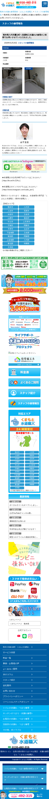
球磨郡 (26, 243)
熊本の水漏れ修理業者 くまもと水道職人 (16, 12)
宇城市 (10, 225)
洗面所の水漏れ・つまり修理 (16, 724)
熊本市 (10, 207)
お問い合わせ (9, 691)
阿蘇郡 (26, 236)
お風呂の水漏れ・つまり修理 (16, 719)
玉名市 (26, 214)
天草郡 (10, 247)
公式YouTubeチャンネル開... (21, 513)
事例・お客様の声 (11, 663)
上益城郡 (10, 240)
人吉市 (10, 211)
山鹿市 (10, 218)
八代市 (26, 207)
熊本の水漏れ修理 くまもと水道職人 (16, 647)
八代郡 (26, 240)
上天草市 (26, 222)
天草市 (10, 229)
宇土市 (10, 222)
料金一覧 (7, 658)
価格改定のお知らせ (18, 521)
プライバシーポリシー (13, 696)
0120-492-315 (20, 747)
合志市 (26, 229)
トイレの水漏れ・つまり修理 (16, 708)
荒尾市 (26, 211)
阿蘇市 (26, 225)
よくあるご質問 (10, 669)
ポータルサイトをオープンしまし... (24, 505)
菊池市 (26, 218)
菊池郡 (10, 236)
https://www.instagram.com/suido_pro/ (18, 190)
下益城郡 (10, 233)
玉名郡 (26, 233)
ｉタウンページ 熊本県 (19, 624)
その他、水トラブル (12, 730)
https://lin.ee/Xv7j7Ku (11, 181)
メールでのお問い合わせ (26, 7)
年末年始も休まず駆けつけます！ (23, 529)
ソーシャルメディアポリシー (16, 702)
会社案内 (7, 685)
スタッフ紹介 (9, 680)
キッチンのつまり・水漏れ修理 (17, 713)
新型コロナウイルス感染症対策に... (24, 537)
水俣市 (10, 214)
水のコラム (8, 674)
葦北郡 (10, 243)
